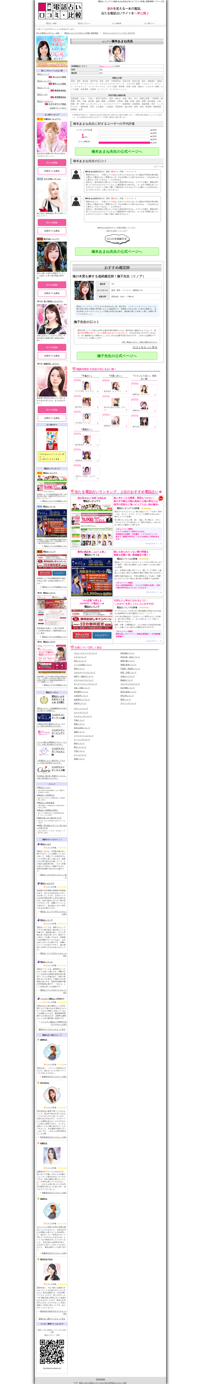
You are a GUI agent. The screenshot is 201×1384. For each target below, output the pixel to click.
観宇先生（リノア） (82, 402)
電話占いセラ (45, 844)
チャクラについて (81, 713)
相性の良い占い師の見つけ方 (49, 818)
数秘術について (126, 680)
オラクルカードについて (84, 680)
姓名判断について (127, 688)
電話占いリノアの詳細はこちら (54, 587)
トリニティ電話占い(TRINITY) (52, 999)
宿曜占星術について (128, 665)
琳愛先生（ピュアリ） (141, 389)
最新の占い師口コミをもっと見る (52, 1319)
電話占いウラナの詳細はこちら (55, 685)
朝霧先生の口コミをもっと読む (54, 1193)
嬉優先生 (43, 1040)
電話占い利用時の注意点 (48, 810)
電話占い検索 (51, 23)
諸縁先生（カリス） (111, 421)
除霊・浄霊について (128, 673)
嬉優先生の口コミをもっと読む (54, 1077)
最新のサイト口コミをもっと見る (52, 1029)
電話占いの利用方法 (46, 795)
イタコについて (80, 657)
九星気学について (81, 696)
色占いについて (80, 661)
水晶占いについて (127, 676)
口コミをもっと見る (145, 347)
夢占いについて (80, 747)
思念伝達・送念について (130, 657)
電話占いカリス (49, 593)
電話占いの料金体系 (46, 803)
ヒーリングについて (82, 740)
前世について (125, 700)
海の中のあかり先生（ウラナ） (114, 404)
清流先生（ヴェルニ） (83, 456)
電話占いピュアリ (50, 473)
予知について (79, 751)
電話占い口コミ (84, 23)
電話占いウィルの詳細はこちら (55, 546)
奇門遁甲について (81, 692)
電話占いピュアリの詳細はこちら (54, 501)
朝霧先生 (43, 1143)
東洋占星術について (82, 728)
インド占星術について (83, 665)
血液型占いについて (82, 700)
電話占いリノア (49, 552)
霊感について (79, 759)
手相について (79, 720)
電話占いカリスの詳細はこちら (54, 637)
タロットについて (81, 709)
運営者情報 (100, 1379)
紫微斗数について (127, 661)
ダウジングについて (128, 703)
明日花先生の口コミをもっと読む (53, 1137)
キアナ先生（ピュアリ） (84, 386)
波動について (79, 732)
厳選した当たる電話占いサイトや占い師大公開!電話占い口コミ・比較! (103, 1383)
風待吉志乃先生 (46, 1259)
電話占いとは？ (44, 788)
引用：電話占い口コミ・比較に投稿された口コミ (140, 342)
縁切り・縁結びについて (84, 676)
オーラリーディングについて (85, 684)
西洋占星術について (128, 692)
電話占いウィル (49, 507)
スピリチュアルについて (130, 684)
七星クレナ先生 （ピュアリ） (84, 473)
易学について (79, 669)
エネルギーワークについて (84, 673)
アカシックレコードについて (85, 653)
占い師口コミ (149, 23)
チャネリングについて (83, 716)
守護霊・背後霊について (130, 669)
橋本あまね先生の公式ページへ (117, 151)
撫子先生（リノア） (140, 422)
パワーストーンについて (84, 736)
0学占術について (127, 696)
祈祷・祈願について (82, 688)
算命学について (80, 703)
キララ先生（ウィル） (53, 179)
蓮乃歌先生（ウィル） (83, 440)
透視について (79, 724)
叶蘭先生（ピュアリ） (53, 119)
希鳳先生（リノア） (140, 405)
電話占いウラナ (49, 642)
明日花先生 (44, 1083)
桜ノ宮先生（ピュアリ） (53, 301)
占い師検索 (116, 23)
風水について (79, 743)
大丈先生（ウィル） (82, 418)
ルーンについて (80, 755)
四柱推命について (127, 653)
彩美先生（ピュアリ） (112, 386)
